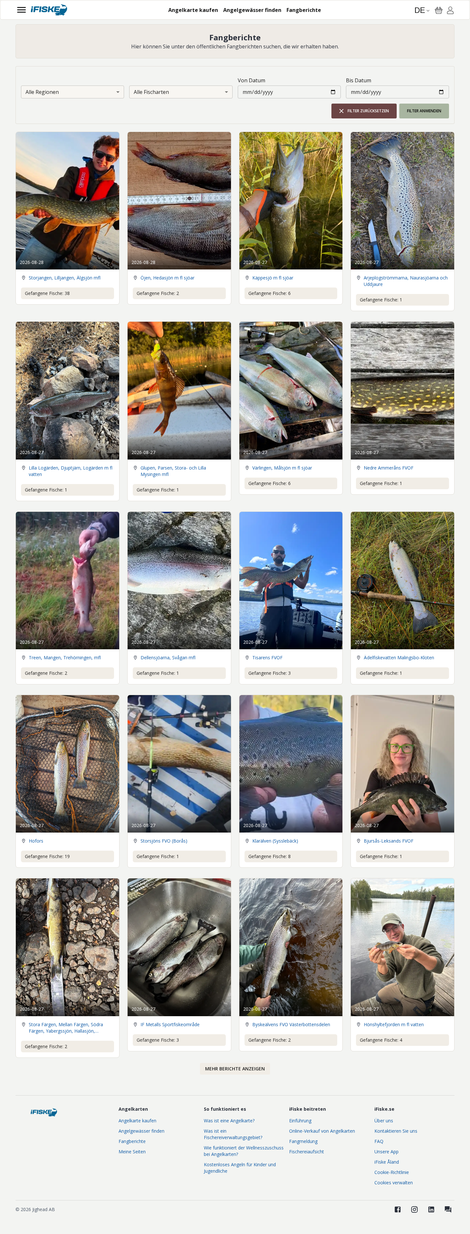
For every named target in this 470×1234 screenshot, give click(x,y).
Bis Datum (358, 80)
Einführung (300, 1121)
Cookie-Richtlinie (391, 1172)
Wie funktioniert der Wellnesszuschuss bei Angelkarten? (244, 1151)
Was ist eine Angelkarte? (229, 1121)
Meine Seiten (132, 1151)
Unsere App (386, 1151)
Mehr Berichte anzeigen (235, 1069)
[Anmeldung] (450, 11)
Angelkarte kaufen (137, 1121)
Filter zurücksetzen (368, 111)
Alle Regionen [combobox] (42, 92)
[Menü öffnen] (21, 9)
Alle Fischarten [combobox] (151, 92)
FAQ (378, 1141)
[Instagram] (414, 1209)
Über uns (383, 1121)
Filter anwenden (424, 111)
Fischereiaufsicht (306, 1151)
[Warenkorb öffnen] (439, 10)
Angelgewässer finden (141, 1131)
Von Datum (251, 80)
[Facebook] (397, 1209)
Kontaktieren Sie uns (395, 1131)
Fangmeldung (303, 1141)
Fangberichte (132, 1141)
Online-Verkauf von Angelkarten (322, 1131)
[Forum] (448, 1209)
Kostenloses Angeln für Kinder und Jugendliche (240, 1167)
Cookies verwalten (393, 1182)
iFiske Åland (386, 1162)
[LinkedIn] (431, 1209)
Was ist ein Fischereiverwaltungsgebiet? (233, 1134)
